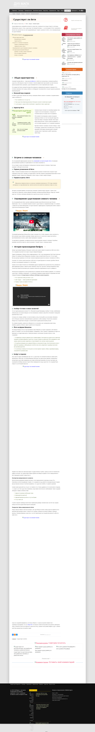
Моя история (75, 26)
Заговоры (20, 10)
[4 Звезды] (43, 634)
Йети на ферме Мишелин (20, 53)
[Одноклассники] (15, 635)
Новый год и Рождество (15, 684)
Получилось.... (65, 80)
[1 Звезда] (40, 634)
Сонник (27, 13)
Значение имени (37, 10)
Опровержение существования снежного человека (25, 48)
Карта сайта (55, 693)
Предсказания (34, 13)
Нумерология (28, 10)
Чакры (22, 13)
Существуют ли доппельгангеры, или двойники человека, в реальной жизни (23, 653)
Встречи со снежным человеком (20, 42)
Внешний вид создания (20, 39)
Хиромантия (52, 10)
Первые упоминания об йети (21, 44)
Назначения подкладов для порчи (60, 696)
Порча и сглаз (52, 684)
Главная (14, 639)
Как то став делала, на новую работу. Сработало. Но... (71, 75)
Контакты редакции (57, 697)
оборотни (30, 624)
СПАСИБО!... (64, 84)
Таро (58, 10)
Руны (62, 10)
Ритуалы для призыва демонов (74, 62)
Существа (67, 10)
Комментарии (36, 23)
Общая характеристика (18, 37)
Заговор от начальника (57, 694)
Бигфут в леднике (18, 55)
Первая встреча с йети (19, 46)
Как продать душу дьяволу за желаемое (43, 651)
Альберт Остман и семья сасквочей (23, 51)
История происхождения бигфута (21, 49)
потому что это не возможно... (69, 88)
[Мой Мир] (17, 635)
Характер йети (17, 41)
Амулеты (45, 10)
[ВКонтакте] (13, 635)
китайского (33, 81)
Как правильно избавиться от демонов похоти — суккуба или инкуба (74, 56)
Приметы (14, 10)
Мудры (18, 13)
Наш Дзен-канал (56, 700)
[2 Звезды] (41, 634)
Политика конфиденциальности (59, 698)
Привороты (74, 10)
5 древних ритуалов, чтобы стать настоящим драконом (24, 123)
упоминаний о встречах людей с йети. (43, 161)
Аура (13, 13)
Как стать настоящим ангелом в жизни (22, 130)
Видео (30, 23)
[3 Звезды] (42, 634)
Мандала (81, 10)
